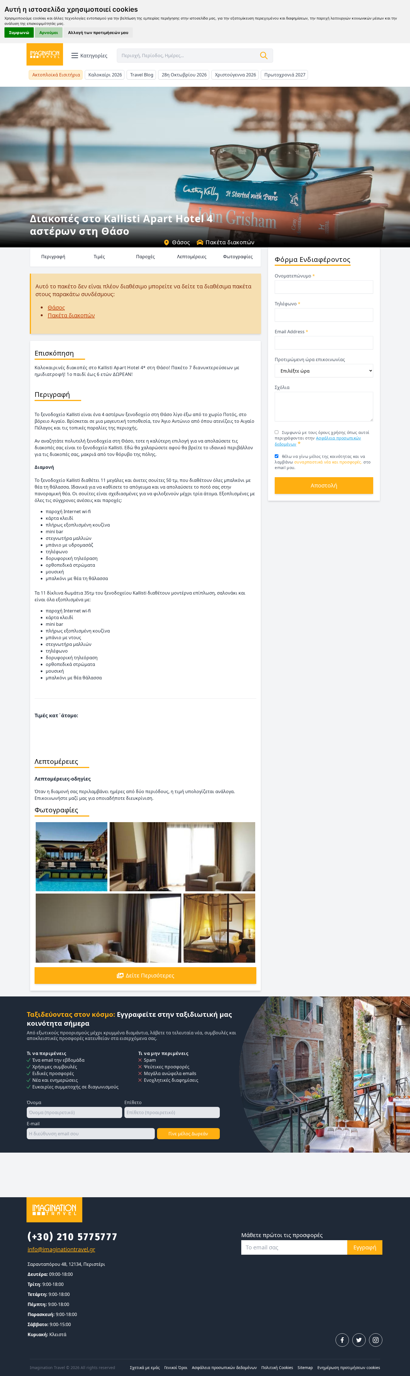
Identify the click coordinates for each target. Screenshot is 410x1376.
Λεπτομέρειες (191, 257)
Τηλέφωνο (287, 304)
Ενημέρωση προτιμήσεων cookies (348, 1367)
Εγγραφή (364, 1247)
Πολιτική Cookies (277, 1367)
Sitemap (305, 1367)
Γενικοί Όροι (175, 1367)
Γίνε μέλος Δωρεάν (188, 1134)
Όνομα (34, 1102)
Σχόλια (282, 387)
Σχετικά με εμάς (145, 1367)
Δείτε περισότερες (150, 975)
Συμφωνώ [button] (19, 32)
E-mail (33, 1124)
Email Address (291, 332)
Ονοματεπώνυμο (295, 276)
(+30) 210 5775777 (73, 1237)
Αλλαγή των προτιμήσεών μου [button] (98, 32)
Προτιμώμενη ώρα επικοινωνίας (310, 359)
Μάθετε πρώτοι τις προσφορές (282, 1235)
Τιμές (99, 257)
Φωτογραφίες (238, 257)
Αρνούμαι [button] (48, 32)
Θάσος (181, 242)
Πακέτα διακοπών (230, 242)
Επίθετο (133, 1102)
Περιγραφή (53, 257)
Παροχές (145, 257)
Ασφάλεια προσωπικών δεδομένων (224, 1367)
